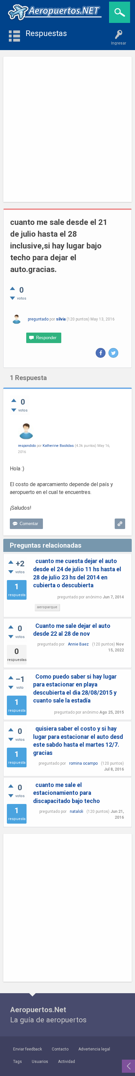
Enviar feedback (27, 1049)
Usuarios (40, 1061)
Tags (17, 1061)
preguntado (38, 319)
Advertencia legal (94, 1049)
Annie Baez (78, 644)
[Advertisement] (67, 129)
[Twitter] (113, 353)
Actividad (66, 1061)
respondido (27, 446)
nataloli (76, 811)
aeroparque (47, 607)
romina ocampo (83, 763)
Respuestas (46, 33)
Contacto (60, 1049)
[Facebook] (101, 353)
